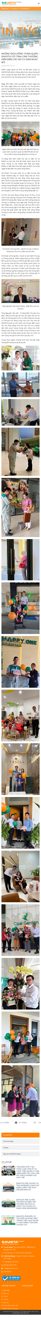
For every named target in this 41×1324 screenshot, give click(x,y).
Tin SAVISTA (24, 9)
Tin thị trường (8, 1141)
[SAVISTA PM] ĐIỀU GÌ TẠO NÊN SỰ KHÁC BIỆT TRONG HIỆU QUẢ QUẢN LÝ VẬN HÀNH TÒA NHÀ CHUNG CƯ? (27, 1220)
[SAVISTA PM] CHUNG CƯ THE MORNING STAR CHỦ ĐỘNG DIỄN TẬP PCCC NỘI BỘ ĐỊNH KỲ (27, 1186)
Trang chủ (5, 9)
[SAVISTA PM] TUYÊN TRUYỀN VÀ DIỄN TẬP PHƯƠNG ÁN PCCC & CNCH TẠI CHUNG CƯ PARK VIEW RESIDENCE (26, 1204)
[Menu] (39, 3)
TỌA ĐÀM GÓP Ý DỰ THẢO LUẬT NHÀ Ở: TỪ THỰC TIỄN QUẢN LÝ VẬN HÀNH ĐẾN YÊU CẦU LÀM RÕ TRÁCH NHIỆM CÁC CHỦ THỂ (27, 1172)
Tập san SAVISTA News (12, 1154)
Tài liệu (5, 1148)
